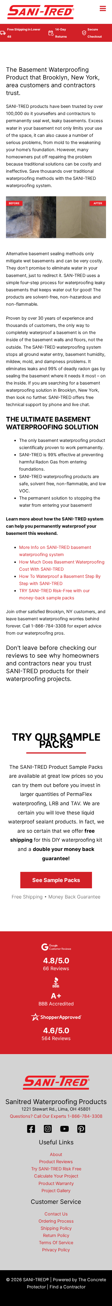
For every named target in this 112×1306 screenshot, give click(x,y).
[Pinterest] (81, 1129)
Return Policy (56, 1235)
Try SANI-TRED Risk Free (56, 1169)
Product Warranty (56, 1183)
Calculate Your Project (56, 1176)
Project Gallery (56, 1190)
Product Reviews (56, 1161)
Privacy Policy (56, 1250)
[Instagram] (48, 1129)
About (56, 1154)
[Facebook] (31, 1129)
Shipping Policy (56, 1228)
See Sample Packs (56, 880)
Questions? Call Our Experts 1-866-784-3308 (56, 1116)
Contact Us (56, 1214)
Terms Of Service (56, 1242)
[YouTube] (64, 1129)
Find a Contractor (67, 1287)
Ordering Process (56, 1221)
